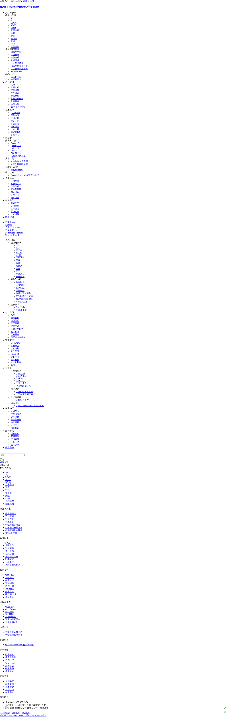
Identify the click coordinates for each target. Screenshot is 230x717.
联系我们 (9, 217)
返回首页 (4, 462)
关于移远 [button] (9, 178)
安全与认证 (16, 189)
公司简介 (15, 181)
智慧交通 (15, 96)
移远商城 (20, 276)
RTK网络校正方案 (19, 66)
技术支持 (15, 129)
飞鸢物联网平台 (18, 156)
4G (12, 20)
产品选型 (15, 46)
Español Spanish (12, 235)
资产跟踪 (15, 93)
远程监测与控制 (18, 107)
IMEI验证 (15, 126)
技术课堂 (15, 214)
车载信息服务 (17, 98)
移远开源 (15, 124)
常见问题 (15, 121)
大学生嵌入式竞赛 (19, 161)
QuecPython (16, 77)
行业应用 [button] (9, 82)
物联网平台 (16, 52)
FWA (13, 85)
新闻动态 (15, 203)
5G (12, 18)
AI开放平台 (16, 79)
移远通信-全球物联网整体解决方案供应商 (19, 7)
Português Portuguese (14, 233)
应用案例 (15, 206)
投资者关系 (16, 184)
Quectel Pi (15, 143)
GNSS (13, 27)
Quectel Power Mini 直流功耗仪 (25, 175)
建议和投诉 (16, 132)
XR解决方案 (16, 71)
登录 (25, 1)
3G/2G (14, 25)
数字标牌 (15, 101)
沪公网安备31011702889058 (13, 715)
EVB (13, 44)
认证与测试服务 (18, 63)
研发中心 (15, 195)
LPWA (14, 23)
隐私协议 (16, 713)
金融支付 (15, 87)
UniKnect (15, 148)
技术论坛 (15, 118)
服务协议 (26, 713)
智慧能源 (15, 90)
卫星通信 (15, 30)
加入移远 (15, 192)
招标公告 (15, 197)
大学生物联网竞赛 (19, 164)
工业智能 (15, 55)
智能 (13, 36)
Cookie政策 (5, 713)
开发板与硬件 (17, 170)
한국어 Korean (12, 230)
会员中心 (15, 135)
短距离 (14, 38)
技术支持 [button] (9, 110)
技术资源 (15, 209)
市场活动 (15, 211)
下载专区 (15, 115)
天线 (13, 41)
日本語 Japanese (12, 227)
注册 (32, 1)
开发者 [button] (8, 138)
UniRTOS (15, 150)
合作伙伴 (15, 186)
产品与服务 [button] (10, 12)
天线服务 (15, 60)
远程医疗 (15, 104)
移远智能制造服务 (19, 68)
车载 (13, 33)
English (8, 225)
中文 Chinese (11, 222)
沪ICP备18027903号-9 (36, 715)
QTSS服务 (15, 112)
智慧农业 (15, 57)
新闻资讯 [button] (9, 200)
